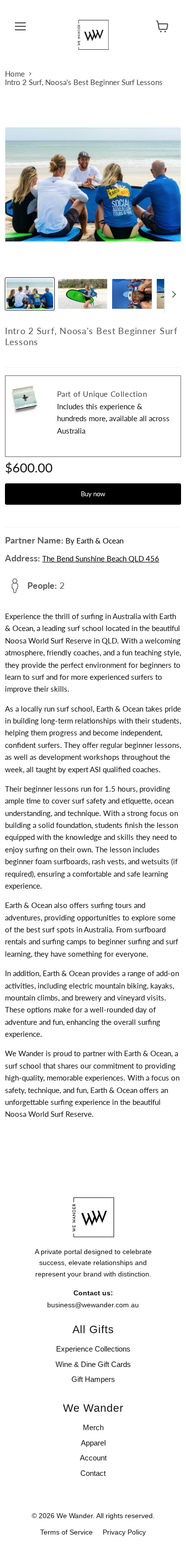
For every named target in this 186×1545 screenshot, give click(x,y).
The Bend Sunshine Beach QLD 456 (100, 558)
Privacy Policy (124, 1532)
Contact (93, 1473)
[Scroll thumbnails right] (172, 294)
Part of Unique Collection (102, 393)
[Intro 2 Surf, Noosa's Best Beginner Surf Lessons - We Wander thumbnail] (29, 294)
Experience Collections (93, 1349)
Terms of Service (66, 1532)
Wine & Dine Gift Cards (93, 1364)
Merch (93, 1427)
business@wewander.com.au (93, 1305)
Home (15, 74)
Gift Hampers (93, 1379)
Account (93, 1458)
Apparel (93, 1443)
